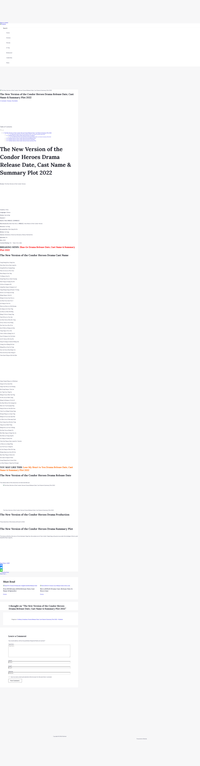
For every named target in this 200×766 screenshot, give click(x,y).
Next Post (3, 574)
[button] (5, 28)
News (7, 62)
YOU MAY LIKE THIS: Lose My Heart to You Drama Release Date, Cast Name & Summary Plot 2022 (31, 136)
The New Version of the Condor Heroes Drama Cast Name (21, 135)
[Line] (39, 570)
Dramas (8, 37)
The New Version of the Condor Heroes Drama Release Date (22, 138)
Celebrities (9, 57)
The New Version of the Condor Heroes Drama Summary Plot (22, 140)
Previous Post (4, 572)
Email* (10, 666)
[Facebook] (39, 565)
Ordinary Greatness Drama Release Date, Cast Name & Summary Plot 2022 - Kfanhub (40, 619)
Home (8, 32)
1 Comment (3, 101)
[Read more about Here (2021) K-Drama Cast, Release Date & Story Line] (55, 585)
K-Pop (8, 47)
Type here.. (11, 644)
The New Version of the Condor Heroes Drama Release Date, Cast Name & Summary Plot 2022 (28, 133)
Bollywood (9, 52)
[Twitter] (39, 567)
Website (10, 671)
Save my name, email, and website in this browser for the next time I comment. (31, 677)
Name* (10, 660)
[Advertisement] (47, 11)
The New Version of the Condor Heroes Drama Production (21, 139)
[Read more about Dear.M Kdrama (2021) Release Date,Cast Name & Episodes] (20, 585)
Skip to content (4, 22)
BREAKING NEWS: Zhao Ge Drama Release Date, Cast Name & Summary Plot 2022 (28, 134)
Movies (8, 42)
